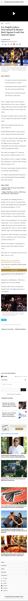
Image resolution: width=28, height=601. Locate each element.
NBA (14, 289)
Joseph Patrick (6, 39)
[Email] (17, 44)
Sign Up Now (19, 428)
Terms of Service (11, 274)
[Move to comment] (20, 44)
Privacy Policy (20, 274)
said (22, 141)
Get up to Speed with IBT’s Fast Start (18, 425)
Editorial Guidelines (20, 329)
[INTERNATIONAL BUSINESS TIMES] (14, 2)
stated (24, 230)
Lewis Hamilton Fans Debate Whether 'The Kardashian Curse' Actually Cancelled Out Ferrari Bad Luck (14, 531)
